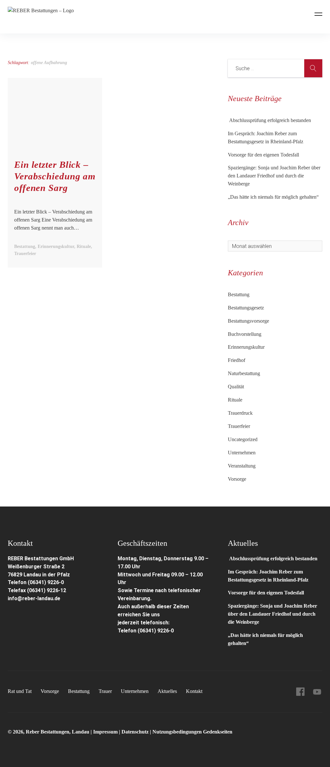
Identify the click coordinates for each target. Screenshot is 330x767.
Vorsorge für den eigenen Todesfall (263, 154)
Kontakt (194, 691)
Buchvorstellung (244, 334)
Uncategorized (242, 439)
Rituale (235, 399)
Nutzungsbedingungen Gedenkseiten (192, 731)
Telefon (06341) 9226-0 (36, 582)
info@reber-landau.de (34, 598)
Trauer (105, 691)
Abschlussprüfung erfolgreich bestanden (269, 120)
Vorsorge (237, 479)
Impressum (106, 731)
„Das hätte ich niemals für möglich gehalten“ (273, 197)
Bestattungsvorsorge (248, 321)
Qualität (236, 386)
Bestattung (238, 294)
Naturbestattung (244, 373)
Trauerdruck (240, 413)
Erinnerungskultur (246, 347)
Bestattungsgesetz (246, 307)
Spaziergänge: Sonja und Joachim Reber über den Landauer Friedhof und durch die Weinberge (274, 175)
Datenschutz (135, 731)
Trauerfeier (239, 426)
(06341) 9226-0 (156, 631)
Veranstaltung (242, 466)
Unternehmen (242, 452)
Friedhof (236, 360)
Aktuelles (167, 691)
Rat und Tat (20, 691)
